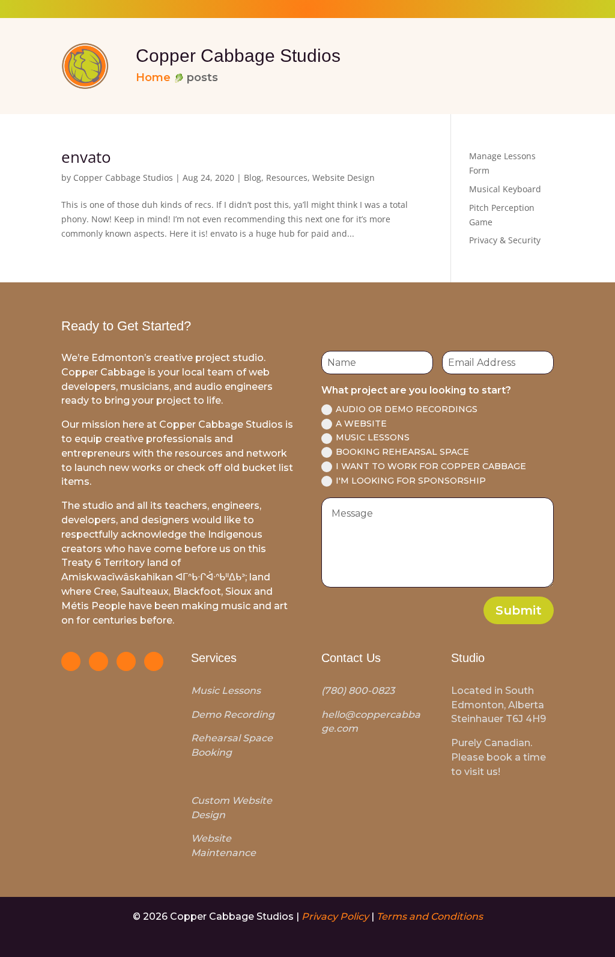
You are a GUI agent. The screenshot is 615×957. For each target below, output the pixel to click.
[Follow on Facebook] (98, 661)
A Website (361, 423)
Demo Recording (232, 714)
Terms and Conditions (430, 916)
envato (86, 157)
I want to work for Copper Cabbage (431, 466)
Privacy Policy (335, 916)
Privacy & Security (505, 240)
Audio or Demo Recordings (406, 409)
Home (153, 77)
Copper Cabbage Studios (123, 177)
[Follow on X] (153, 661)
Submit (518, 610)
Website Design (343, 177)
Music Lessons (373, 437)
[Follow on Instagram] (70, 661)
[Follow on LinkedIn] (126, 661)
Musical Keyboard (505, 189)
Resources (287, 177)
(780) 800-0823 (358, 690)
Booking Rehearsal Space (402, 451)
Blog (252, 177)
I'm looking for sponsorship (411, 480)
